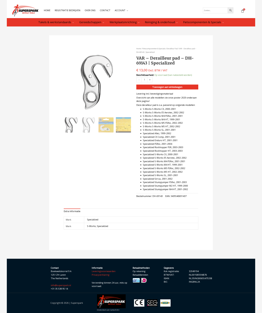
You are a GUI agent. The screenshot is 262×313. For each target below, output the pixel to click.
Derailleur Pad (172, 48)
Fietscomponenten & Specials (153, 48)
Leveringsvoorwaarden (103, 271)
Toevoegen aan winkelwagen (167, 87)
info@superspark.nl (61, 285)
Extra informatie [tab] (72, 211)
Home (138, 48)
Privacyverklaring (100, 274)
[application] (126, 10)
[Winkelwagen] (242, 11)
